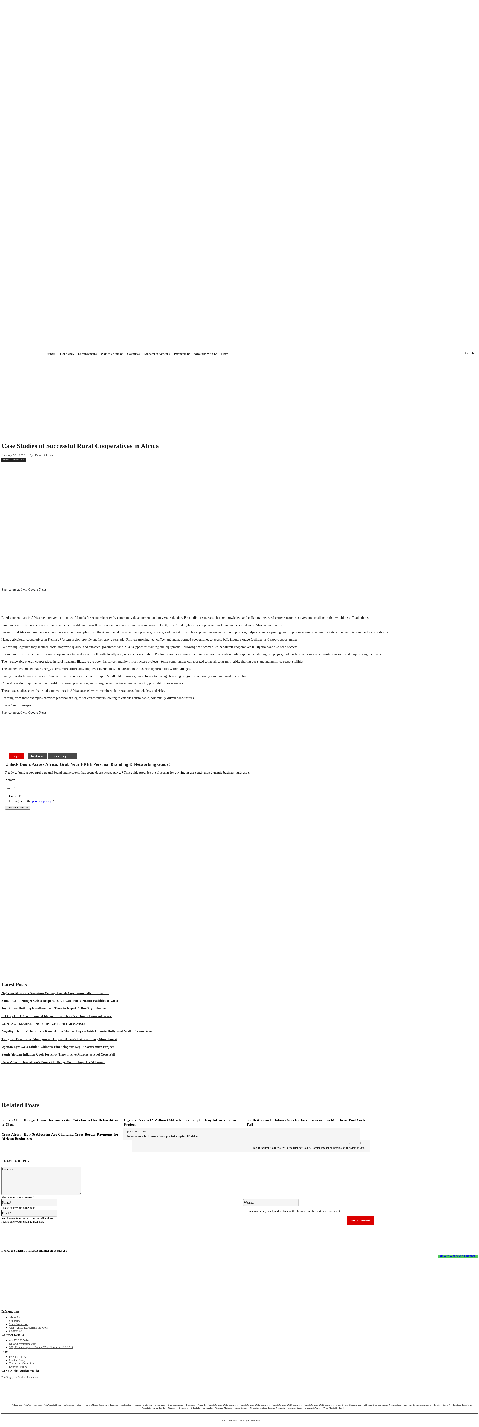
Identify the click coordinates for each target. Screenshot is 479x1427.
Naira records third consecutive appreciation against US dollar (162, 1136)
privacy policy (41, 801)
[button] (469, 353)
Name (10, 780)
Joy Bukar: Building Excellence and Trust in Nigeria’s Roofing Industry (53, 1008)
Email (10, 788)
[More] (61, 741)
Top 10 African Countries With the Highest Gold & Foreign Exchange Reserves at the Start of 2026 (309, 1147)
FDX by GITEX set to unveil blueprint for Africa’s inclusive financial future (56, 1016)
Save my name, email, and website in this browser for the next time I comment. (294, 1211)
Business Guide (18, 460)
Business (6, 460)
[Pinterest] (61, 468)
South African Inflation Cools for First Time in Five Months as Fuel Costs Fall (58, 1054)
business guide (62, 756)
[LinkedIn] (196, 1384)
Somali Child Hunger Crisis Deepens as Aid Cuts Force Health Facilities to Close (59, 1001)
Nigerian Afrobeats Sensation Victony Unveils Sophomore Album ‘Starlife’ (55, 993)
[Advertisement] (239, 409)
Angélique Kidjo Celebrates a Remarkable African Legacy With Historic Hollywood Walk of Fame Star (76, 1031)
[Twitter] (132, 1384)
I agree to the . (33, 801)
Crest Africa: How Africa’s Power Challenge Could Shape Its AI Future (53, 1062)
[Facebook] (34, 468)
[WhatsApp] (74, 468)
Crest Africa (44, 455)
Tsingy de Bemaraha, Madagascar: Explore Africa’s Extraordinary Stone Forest (59, 1039)
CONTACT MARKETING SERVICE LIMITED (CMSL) (43, 1024)
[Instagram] (4, 1384)
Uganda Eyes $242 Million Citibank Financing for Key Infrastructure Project (57, 1047)
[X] (47, 468)
